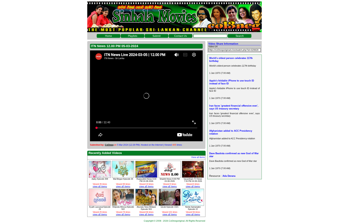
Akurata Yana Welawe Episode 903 (146, 208)
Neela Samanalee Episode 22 (193, 208)
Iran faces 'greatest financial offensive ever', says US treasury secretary (233, 107)
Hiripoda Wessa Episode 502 (123, 208)
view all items (100, 186)
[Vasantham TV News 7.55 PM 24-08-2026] (193, 176)
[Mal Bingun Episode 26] (123, 176)
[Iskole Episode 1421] (169, 204)
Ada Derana (228, 176)
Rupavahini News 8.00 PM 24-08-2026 (146, 180)
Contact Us (180, 35)
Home (108, 35)
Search (240, 35)
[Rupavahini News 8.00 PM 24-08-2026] (146, 176)
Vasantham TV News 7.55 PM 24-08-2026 (193, 180)
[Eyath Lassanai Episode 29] (100, 204)
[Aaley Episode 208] (100, 176)
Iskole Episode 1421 (169, 207)
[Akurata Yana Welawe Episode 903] (146, 204)
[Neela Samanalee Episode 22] (193, 204)
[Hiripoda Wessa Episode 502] (123, 204)
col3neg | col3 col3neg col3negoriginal (174, 16)
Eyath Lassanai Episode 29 (100, 208)
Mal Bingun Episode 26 (123, 179)
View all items (198, 157)
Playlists (132, 35)
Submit (157, 35)
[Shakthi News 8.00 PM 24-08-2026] (169, 176)
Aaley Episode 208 (100, 179)
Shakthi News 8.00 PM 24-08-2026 (170, 180)
